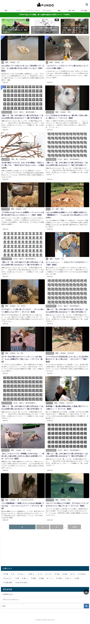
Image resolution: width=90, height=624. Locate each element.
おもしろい (8, 578)
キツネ (29, 450)
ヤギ (69, 112)
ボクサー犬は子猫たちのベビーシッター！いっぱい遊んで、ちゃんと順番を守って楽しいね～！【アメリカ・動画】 (21, 359)
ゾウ (24, 209)
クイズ (15, 112)
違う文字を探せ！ (30, 112)
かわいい (22, 574)
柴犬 (62, 209)
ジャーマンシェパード (27, 499)
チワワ (23, 305)
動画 (7, 62)
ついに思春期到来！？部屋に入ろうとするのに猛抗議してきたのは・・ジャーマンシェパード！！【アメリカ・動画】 (22, 505)
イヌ (40, 574)
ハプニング (70, 402)
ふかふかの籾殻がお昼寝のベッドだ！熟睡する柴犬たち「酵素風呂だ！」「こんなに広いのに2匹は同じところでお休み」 (67, 215)
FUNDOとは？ (8, 594)
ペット (51, 578)
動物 (59, 10)
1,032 (74, 527)
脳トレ (21, 112)
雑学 (6, 10)
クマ (69, 499)
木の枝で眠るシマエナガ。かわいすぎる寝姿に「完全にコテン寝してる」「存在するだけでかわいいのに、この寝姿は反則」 (22, 165)
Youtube (12, 62)
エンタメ (18, 10)
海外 (65, 574)
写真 (12, 159)
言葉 (58, 574)
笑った (69, 578)
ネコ (73, 574)
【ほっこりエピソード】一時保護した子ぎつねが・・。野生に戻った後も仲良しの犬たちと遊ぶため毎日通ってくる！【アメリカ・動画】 (22, 456)
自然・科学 (71, 10)
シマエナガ (23, 159)
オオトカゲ (71, 353)
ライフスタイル (46, 10)
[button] (4, 26)
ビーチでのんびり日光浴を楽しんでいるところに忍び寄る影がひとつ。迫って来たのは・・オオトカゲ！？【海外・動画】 (67, 359)
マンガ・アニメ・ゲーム (33, 10)
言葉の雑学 (8, 582)
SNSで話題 (84, 10)
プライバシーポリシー (11, 599)
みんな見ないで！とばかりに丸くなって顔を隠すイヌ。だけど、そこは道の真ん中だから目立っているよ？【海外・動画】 (22, 68)
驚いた (32, 574)
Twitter (60, 578)
